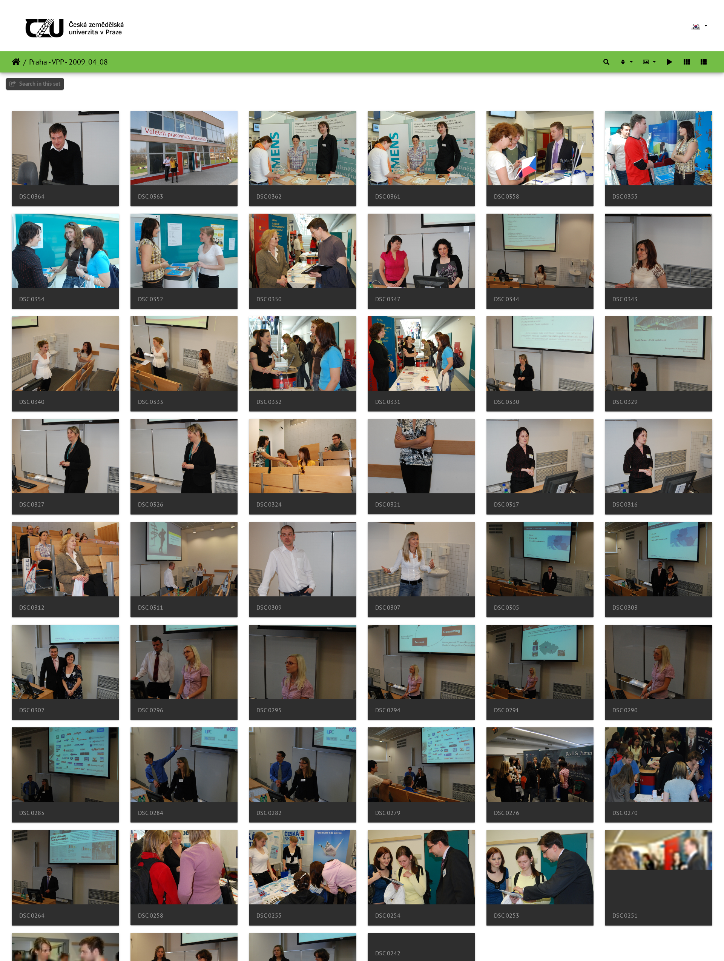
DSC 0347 (387, 299)
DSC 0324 (269, 504)
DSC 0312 (31, 607)
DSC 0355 (625, 196)
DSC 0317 (506, 504)
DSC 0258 (150, 915)
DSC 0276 (506, 812)
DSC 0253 (506, 915)
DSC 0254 (387, 915)
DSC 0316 (625, 504)
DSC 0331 (387, 401)
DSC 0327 (31, 504)
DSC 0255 (269, 915)
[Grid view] (686, 61)
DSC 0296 (150, 710)
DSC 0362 (269, 196)
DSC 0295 (269, 710)
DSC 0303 (625, 607)
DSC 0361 (387, 196)
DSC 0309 (269, 607)
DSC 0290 (625, 710)
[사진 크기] (649, 61)
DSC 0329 (625, 401)
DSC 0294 (387, 710)
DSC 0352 (150, 299)
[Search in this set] (606, 61)
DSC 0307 (387, 607)
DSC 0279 (387, 812)
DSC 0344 (506, 299)
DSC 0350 (269, 299)
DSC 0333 (150, 401)
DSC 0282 (269, 812)
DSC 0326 (150, 504)
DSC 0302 (31, 710)
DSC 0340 (31, 401)
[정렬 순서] (626, 61)
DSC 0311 (150, 607)
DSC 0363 (150, 196)
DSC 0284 (150, 812)
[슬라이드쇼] (669, 61)
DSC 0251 (625, 915)
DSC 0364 (31, 196)
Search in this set (39, 83)
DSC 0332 (269, 401)
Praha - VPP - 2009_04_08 (68, 62)
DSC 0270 (625, 812)
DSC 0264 (31, 915)
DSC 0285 (31, 812)
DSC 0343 (625, 299)
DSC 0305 (506, 607)
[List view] (703, 61)
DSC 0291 (506, 710)
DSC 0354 (31, 299)
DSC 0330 (506, 401)
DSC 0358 (506, 196)
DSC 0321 (387, 504)
